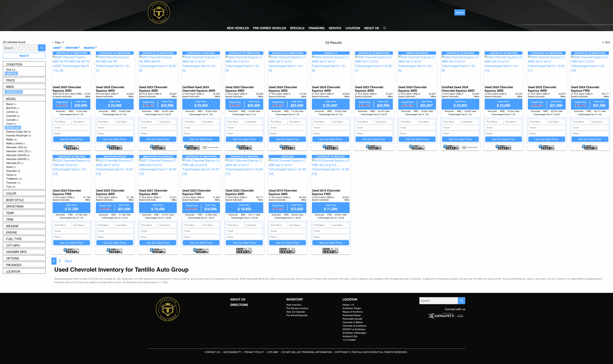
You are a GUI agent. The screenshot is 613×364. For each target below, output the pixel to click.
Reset (22, 55)
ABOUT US (237, 299)
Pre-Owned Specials (296, 315)
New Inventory (293, 304)
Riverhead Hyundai (352, 318)
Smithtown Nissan (352, 308)
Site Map (273, 352)
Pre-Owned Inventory (297, 308)
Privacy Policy (254, 352)
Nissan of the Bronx (353, 311)
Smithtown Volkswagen (354, 332)
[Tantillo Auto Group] (159, 12)
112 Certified (349, 339)
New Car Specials (295, 311)
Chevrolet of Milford (353, 322)
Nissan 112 (348, 304)
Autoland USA (350, 336)
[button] (238, 28)
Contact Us (212, 352)
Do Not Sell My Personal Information (307, 352)
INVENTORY (294, 299)
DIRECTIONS (239, 304)
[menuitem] (25, 69)
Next (68, 261)
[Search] (41, 47)
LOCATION (350, 299)
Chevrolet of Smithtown (355, 325)
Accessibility (232, 352)
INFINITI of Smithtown (354, 329)
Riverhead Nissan (352, 315)
